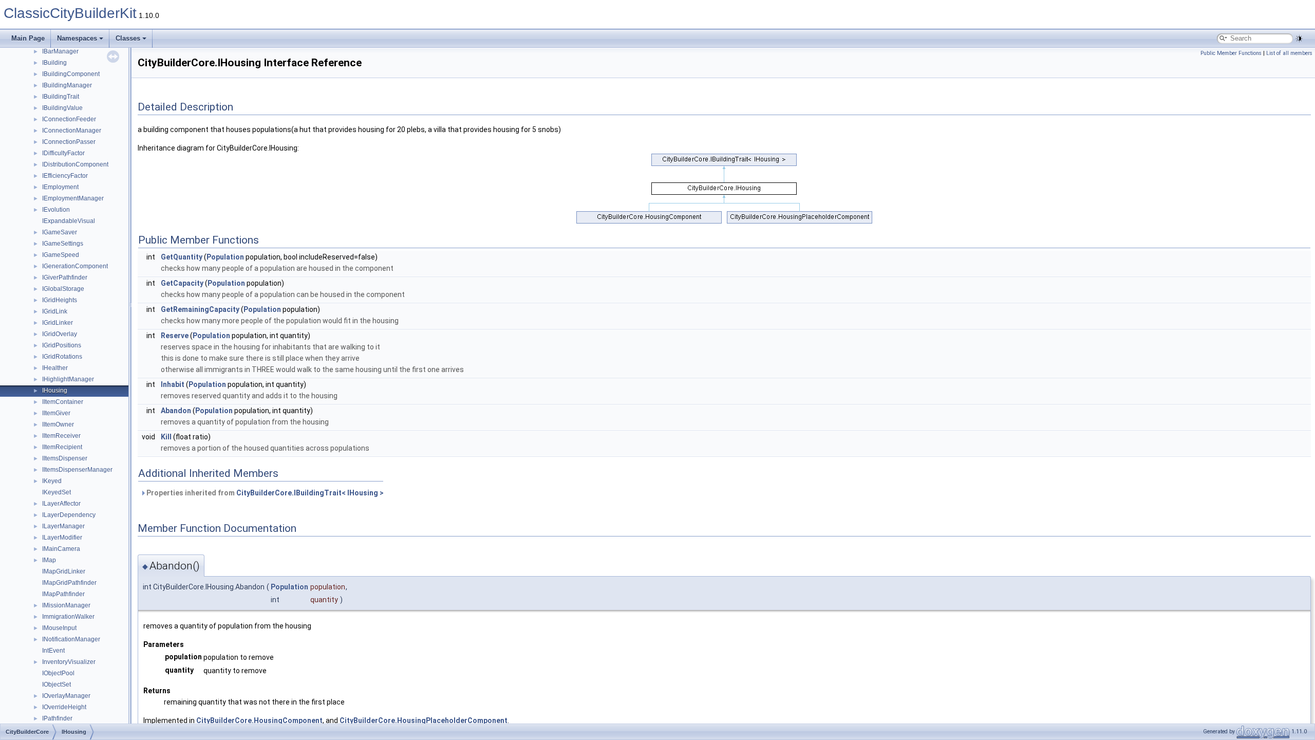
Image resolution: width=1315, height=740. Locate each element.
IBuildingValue (62, 108)
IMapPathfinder (63, 594)
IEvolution (56, 209)
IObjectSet (56, 684)
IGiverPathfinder (64, 277)
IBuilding (54, 62)
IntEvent (53, 650)
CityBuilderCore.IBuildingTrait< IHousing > (310, 493)
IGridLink (54, 311)
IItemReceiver (61, 435)
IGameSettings (62, 243)
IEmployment (60, 187)
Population (225, 257)
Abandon (176, 410)
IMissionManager (66, 605)
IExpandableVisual (68, 221)
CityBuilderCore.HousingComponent (259, 720)
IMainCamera (61, 548)
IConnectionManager (71, 130)
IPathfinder (57, 718)
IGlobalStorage (63, 288)
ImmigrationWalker (68, 616)
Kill (166, 437)
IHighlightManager (68, 379)
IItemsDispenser (64, 458)
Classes (128, 38)
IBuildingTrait (60, 96)
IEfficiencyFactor (65, 175)
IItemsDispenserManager (77, 469)
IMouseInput (59, 628)
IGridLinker (57, 322)
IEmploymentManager (73, 198)
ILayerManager (63, 526)
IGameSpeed (60, 254)
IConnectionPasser (69, 141)
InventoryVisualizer (69, 661)
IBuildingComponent (71, 74)
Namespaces (77, 38)
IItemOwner (58, 424)
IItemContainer (62, 401)
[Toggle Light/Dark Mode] (1299, 38)
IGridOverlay (59, 334)
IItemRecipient (62, 447)
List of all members (1289, 53)
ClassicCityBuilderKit (70, 13)
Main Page (28, 38)
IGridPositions (61, 345)
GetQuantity (181, 257)
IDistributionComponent (75, 164)
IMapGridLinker (63, 571)
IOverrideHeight (64, 707)
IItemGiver (56, 413)
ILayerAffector (61, 503)
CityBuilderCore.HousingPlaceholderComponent (424, 720)
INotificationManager (71, 639)
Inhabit (172, 384)
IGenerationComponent (75, 266)
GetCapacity (182, 283)
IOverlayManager (66, 695)
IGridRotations (62, 356)
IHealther (55, 368)
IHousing (54, 390)
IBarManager (60, 51)
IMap (49, 560)
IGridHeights (59, 300)
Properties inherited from (264, 493)
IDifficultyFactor (63, 153)
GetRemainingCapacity (200, 309)
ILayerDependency (69, 515)
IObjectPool (58, 673)
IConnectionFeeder (69, 119)
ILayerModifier (62, 537)
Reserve (175, 335)
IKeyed (52, 481)
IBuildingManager (67, 85)
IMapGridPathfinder (69, 582)
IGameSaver (59, 232)
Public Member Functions (1231, 53)
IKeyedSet (56, 492)
